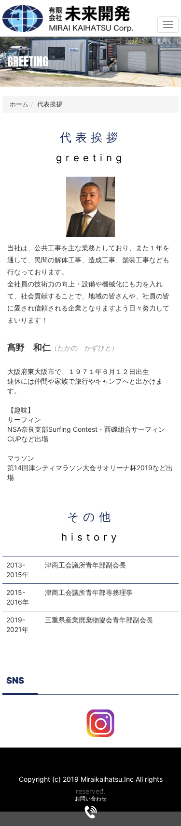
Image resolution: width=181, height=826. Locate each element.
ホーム (19, 104)
